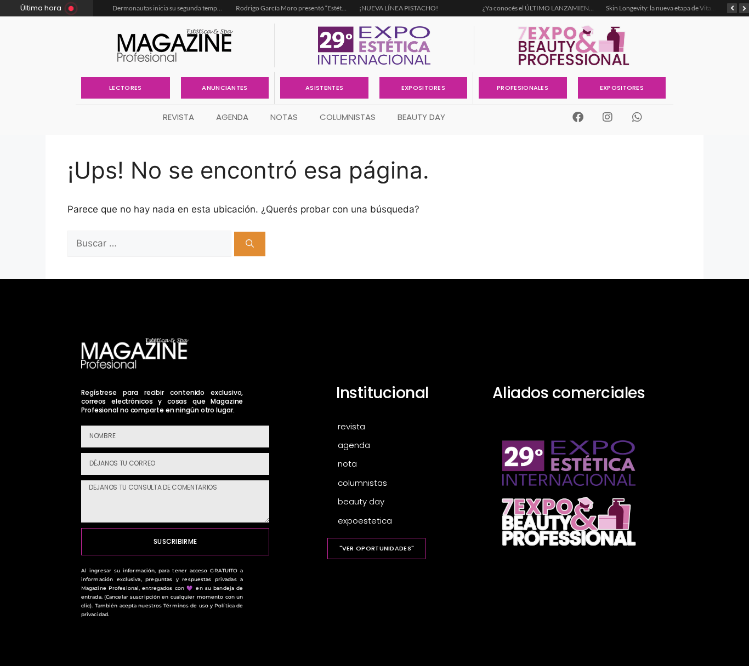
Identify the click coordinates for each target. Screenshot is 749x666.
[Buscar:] (150, 243)
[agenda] (400, 445)
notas (284, 117)
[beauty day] (400, 502)
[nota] (400, 464)
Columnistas (348, 117)
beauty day (421, 117)
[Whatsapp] (637, 117)
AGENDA (232, 117)
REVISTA (178, 117)
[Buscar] (249, 244)
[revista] (400, 427)
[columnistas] (400, 483)
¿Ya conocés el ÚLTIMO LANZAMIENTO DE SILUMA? (560, 8)
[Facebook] (578, 117)
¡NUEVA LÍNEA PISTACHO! (398, 8)
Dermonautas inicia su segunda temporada (173, 8)
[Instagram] (607, 117)
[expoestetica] (400, 521)
